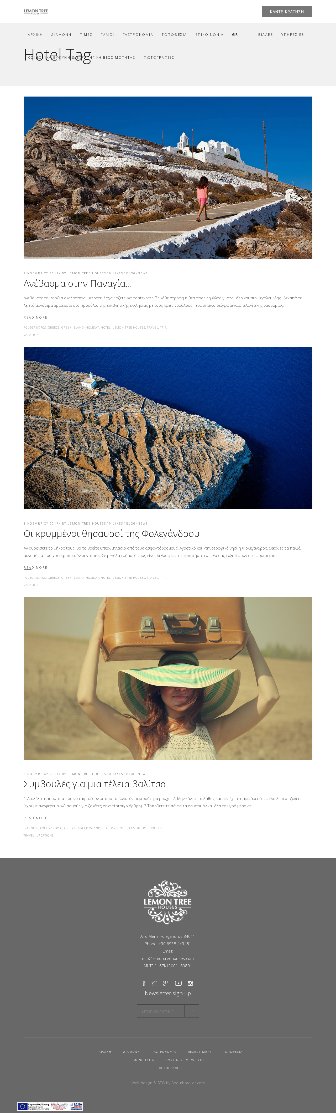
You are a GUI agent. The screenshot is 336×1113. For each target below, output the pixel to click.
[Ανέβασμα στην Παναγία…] (168, 178)
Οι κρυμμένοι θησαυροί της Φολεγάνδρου (112, 533)
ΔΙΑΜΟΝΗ (131, 1052)
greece (54, 327)
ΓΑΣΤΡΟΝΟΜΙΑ (164, 1052)
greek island (72, 327)
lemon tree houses (129, 327)
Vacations (32, 335)
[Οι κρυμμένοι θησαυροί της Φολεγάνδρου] (168, 428)
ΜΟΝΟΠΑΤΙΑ (143, 1060)
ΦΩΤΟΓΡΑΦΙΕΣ (171, 1068)
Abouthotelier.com (188, 1082)
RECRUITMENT (200, 1052)
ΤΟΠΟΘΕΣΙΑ (233, 1052)
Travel (152, 327)
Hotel (106, 327)
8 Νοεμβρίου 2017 (41, 273)
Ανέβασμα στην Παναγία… (78, 283)
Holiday (92, 327)
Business (31, 828)
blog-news (137, 273)
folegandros (35, 327)
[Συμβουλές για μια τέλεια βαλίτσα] (168, 678)
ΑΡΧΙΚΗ (105, 1052)
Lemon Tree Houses (87, 273)
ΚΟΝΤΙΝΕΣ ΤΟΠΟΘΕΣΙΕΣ (186, 1060)
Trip (163, 327)
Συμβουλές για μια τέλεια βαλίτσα (95, 784)
